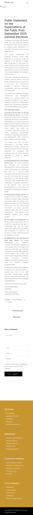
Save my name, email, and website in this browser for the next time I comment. (16, 366)
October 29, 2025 (10, 16)
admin (8, 300)
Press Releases (17, 300)
